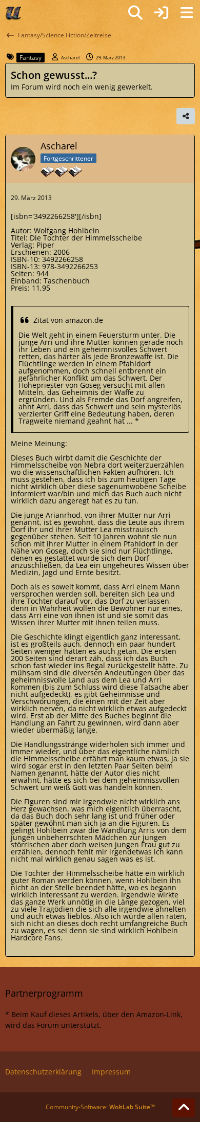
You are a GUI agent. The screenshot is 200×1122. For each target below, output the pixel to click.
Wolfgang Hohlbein (66, 230)
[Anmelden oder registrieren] (161, 13)
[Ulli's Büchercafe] (14, 13)
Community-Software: (100, 1107)
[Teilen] (185, 116)
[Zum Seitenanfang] (183, 1107)
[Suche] (135, 13)
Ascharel (70, 57)
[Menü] (186, 13)
